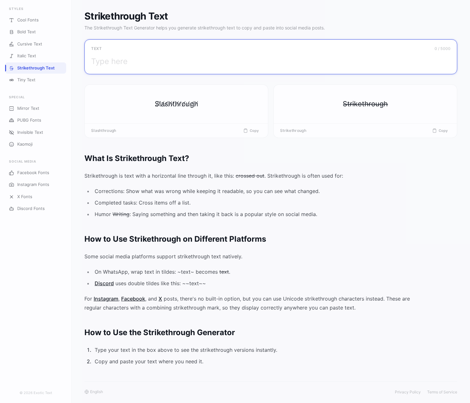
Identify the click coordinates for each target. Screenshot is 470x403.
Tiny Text (26, 80)
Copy (254, 130)
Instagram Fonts (33, 184)
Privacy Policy (408, 392)
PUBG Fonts (29, 120)
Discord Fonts (31, 208)
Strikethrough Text (36, 67)
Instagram (106, 298)
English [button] (96, 391)
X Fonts (24, 196)
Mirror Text (28, 108)
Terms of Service (442, 392)
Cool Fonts (28, 19)
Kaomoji (25, 144)
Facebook (133, 298)
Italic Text (26, 56)
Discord (104, 283)
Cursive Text (29, 43)
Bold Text (26, 32)
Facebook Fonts (33, 172)
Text (96, 48)
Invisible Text (30, 132)
